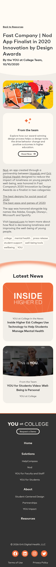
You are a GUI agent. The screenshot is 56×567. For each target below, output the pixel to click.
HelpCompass (30, 461)
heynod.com (16, 221)
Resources (28, 518)
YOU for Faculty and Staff (29, 473)
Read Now (26, 154)
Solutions (28, 453)
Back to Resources (13, 26)
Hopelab (35, 173)
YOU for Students (30, 479)
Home (28, 443)
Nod (5, 170)
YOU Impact (29, 509)
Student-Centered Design (29, 496)
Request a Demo (28, 431)
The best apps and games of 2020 (24, 202)
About (28, 489)
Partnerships (30, 502)
